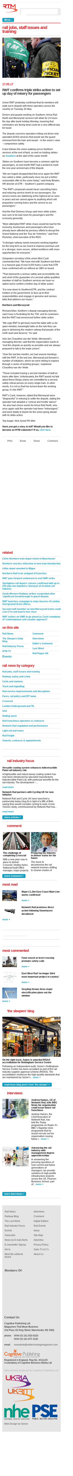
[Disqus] (31, 497)
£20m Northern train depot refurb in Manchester (28, 558)
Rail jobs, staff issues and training (21, 671)
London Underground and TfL (18, 706)
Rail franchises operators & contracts (23, 720)
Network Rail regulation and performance (25, 725)
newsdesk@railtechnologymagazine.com (36, 1344)
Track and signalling (13, 686)
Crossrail (7, 701)
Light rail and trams (13, 730)
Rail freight (8, 735)
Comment (52, 440)
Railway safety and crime (16, 676)
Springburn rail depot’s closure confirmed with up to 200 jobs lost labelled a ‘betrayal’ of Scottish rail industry (30, 586)
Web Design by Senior (16, 1423)
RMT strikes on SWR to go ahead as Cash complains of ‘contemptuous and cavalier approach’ (31, 618)
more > (25, 900)
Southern (11, 156)
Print (9, 440)
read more (8, 787)
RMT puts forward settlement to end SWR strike (28, 578)
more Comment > (14, 876)
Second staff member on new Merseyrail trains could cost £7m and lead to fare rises (31, 610)
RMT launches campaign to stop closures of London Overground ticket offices (31, 603)
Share (36, 440)
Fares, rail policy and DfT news (19, 696)
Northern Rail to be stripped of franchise (24, 573)
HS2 (4, 711)
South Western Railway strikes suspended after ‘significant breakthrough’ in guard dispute (28, 595)
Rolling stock (9, 716)
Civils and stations (12, 681)
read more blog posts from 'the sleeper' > (27, 1084)
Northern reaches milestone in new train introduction (31, 563)
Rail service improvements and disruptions (26, 691)
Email (23, 440)
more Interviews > (14, 1194)
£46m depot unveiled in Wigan (18, 568)
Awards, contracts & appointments (21, 740)
